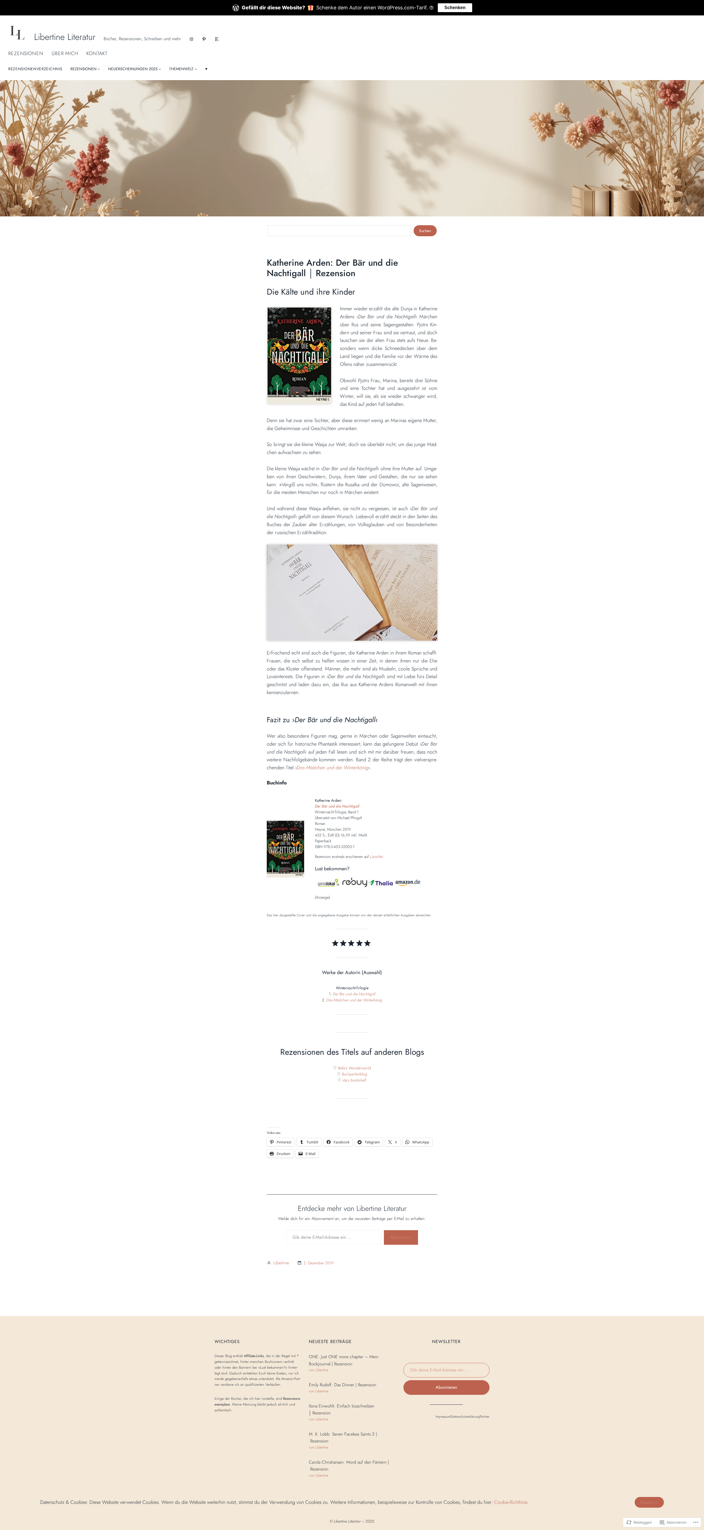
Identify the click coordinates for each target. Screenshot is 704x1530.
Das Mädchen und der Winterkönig (332, 767)
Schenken (455, 7)
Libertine (281, 1263)
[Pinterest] (204, 39)
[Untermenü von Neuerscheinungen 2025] (160, 69)
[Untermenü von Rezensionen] (99, 69)
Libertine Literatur (64, 37)
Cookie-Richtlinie (510, 1502)
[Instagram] (191, 39)
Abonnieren (401, 1237)
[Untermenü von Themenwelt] (196, 69)
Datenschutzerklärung (465, 1416)
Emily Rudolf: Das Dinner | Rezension (342, 1385)
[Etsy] (217, 39)
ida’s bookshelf (354, 1080)
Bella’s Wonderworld (354, 1068)
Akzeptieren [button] (649, 1502)
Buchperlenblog (354, 1074)
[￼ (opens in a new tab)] (328, 885)
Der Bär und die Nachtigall (337, 806)
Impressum (443, 1416)
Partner (485, 1416)
